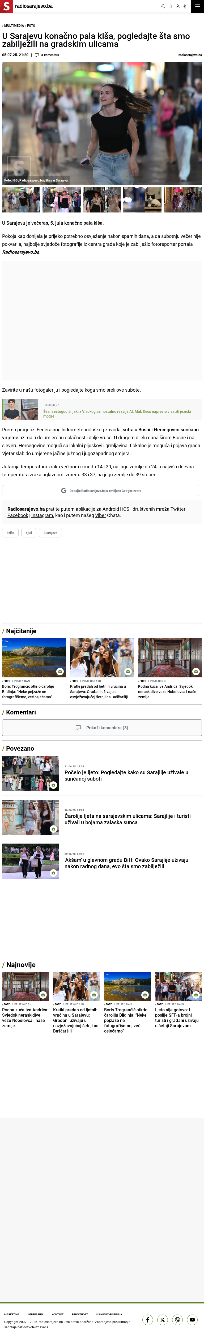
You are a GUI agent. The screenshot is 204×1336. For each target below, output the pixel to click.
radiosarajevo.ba (51, 1322)
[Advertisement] (102, 321)
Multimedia (14, 25)
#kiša (10, 533)
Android (111, 509)
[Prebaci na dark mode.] (163, 6)
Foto (31, 25)
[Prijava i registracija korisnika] (177, 6)
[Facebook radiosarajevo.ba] (147, 1320)
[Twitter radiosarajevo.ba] (162, 1320)
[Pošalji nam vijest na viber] (177, 1320)
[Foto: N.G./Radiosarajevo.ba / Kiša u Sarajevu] (21, 199)
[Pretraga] (170, 6)
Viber (100, 515)
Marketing (11, 1314)
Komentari (21, 712)
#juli (29, 533)
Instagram (42, 515)
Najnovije (21, 964)
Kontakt (57, 1314)
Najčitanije (21, 631)
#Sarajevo (50, 533)
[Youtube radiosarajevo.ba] (192, 1320)
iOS (125, 509)
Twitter (178, 509)
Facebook (17, 515)
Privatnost (80, 1314)
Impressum (35, 1314)
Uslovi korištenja (109, 1314)
